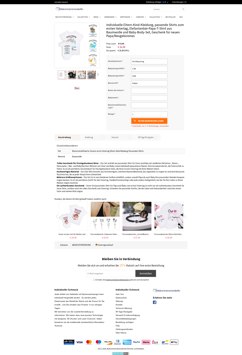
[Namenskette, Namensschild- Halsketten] (69, 9)
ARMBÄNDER (109, 17)
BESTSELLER (171, 17)
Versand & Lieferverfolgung (128, 315)
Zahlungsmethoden (124, 329)
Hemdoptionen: (115, 61)
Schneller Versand (61, 2)
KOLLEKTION (155, 17)
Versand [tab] (114, 137)
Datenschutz (121, 298)
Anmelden (146, 273)
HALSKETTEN (83, 17)
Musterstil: (113, 83)
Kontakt (119, 305)
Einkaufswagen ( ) (179, 2)
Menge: (111, 114)
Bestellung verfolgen (153, 2)
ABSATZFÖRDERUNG (64, 17)
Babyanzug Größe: (116, 68)
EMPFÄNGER (125, 17)
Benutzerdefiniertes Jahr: (117, 106)
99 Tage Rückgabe (124, 312)
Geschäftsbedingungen (126, 319)
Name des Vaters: (116, 90)
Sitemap (119, 301)
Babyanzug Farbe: (116, 76)
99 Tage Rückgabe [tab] (145, 137)
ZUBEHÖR (140, 17)
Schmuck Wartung (124, 308)
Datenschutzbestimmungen (117, 279)
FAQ (118, 326)
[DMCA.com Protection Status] (120, 353)
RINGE (96, 17)
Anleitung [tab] (89, 137)
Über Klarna (121, 333)
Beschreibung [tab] (64, 137)
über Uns (120, 294)
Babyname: (113, 97)
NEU (181, 17)
